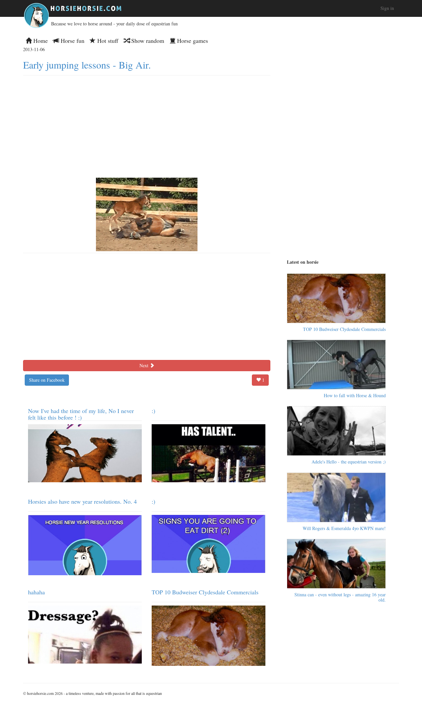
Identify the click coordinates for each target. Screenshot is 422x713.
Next (144, 365)
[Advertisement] (146, 125)
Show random (147, 41)
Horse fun (71, 41)
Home (40, 41)
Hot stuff (107, 41)
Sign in (387, 8)
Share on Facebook (47, 380)
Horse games (191, 41)
